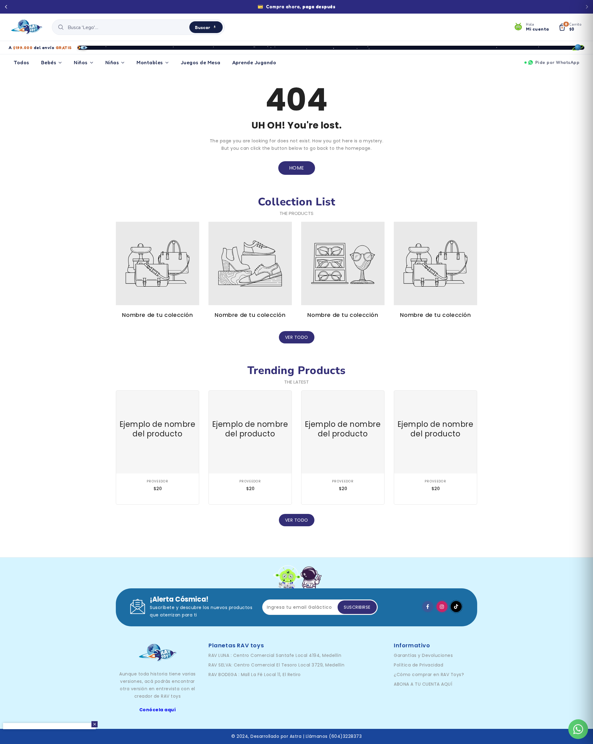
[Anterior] (6, 7)
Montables (150, 62)
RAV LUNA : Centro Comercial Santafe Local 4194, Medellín (274, 655)
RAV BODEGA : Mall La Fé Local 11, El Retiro (254, 674)
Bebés (49, 62)
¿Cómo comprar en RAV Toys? (429, 674)
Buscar (202, 27)
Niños (81, 62)
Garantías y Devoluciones (423, 655)
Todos (21, 62)
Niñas (112, 62)
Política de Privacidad (418, 665)
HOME (296, 167)
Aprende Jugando (254, 62)
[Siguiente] (587, 7)
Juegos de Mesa (201, 62)
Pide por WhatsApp (557, 62)
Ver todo (296, 337)
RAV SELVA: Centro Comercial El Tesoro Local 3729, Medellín (276, 665)
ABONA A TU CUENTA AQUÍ (423, 684)
